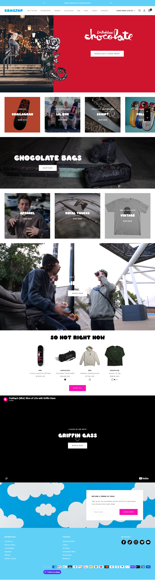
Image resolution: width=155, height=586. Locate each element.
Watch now (77, 293)
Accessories (68, 10)
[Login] (144, 11)
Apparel (57, 10)
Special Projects (69, 541)
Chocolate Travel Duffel (65, 373)
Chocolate (65, 370)
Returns (8, 555)
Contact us (9, 541)
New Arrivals (32, 10)
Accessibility (9, 548)
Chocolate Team (69, 551)
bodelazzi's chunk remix (107, 53)
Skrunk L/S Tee (115, 373)
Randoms (104, 10)
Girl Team (66, 548)
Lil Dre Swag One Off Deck (40, 373)
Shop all (77, 388)
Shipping (8, 551)
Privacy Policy (10, 545)
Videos (94, 10)
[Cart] (149, 10)
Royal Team (67, 555)
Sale (78, 10)
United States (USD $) (124, 10)
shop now (48, 168)
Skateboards (45, 10)
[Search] (140, 11)
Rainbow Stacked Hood (90, 373)
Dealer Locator (10, 558)
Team (86, 10)
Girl (40, 370)
